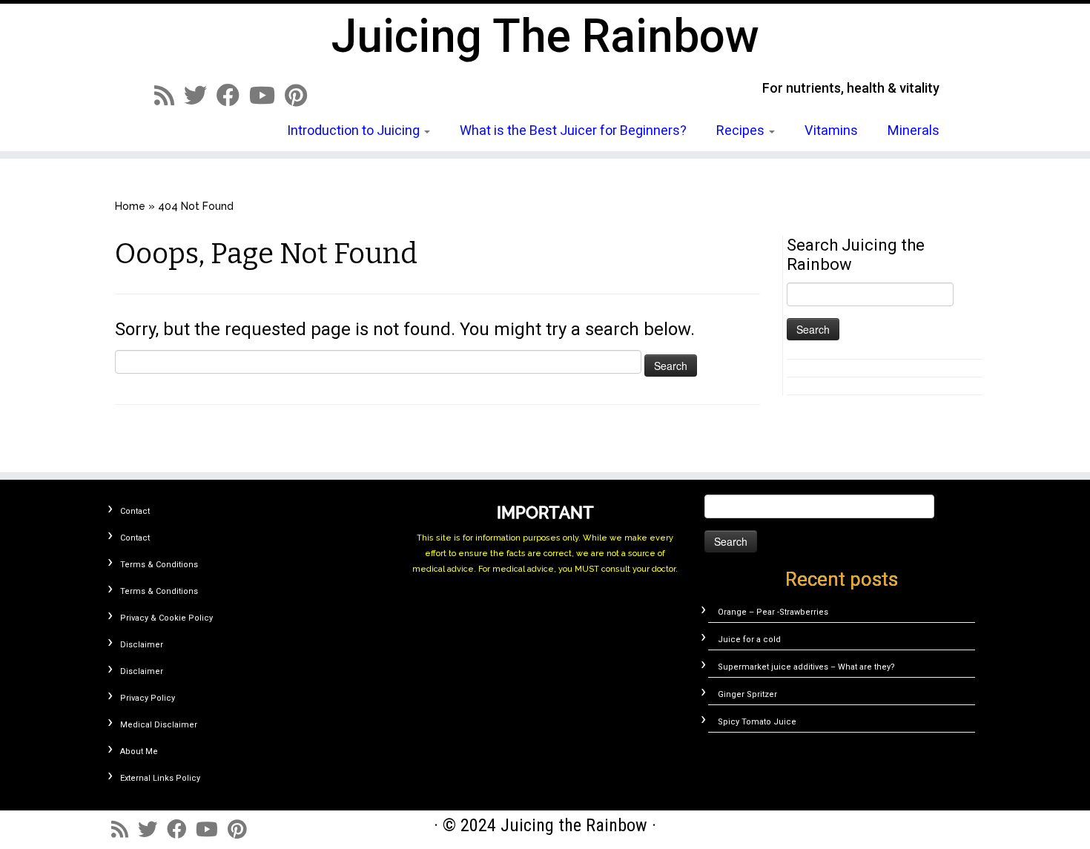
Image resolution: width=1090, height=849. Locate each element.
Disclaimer (141, 645)
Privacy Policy (147, 698)
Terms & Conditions (159, 564)
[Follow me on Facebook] (233, 95)
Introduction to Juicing (355, 130)
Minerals (913, 130)
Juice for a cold (749, 639)
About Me (139, 751)
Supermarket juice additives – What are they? (806, 667)
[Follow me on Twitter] (200, 95)
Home (130, 206)
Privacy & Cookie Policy (166, 618)
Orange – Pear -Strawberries (773, 612)
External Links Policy (160, 778)
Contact (135, 511)
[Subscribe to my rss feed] (169, 95)
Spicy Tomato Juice (757, 722)
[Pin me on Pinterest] (301, 95)
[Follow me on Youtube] (267, 95)
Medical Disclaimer (158, 725)
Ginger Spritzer (747, 694)
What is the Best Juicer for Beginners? (573, 130)
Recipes (741, 130)
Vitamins (831, 130)
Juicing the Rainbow (545, 36)
